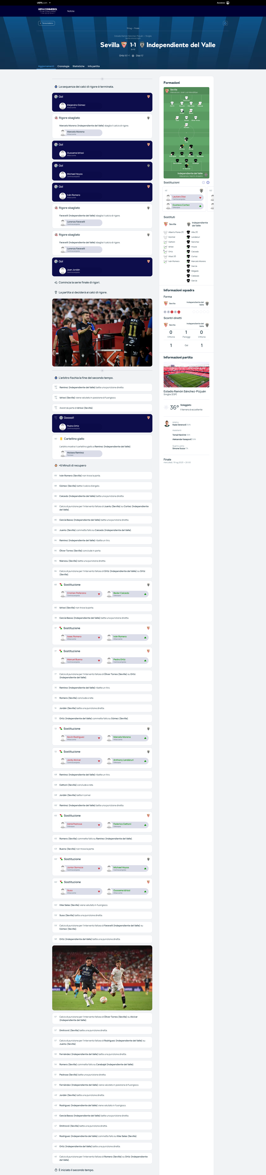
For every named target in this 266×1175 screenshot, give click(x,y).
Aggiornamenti (46, 66)
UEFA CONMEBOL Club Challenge (48, 11)
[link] (71, 11)
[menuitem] (147, 11)
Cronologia (63, 66)
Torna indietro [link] (47, 23)
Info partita (94, 66)
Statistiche (79, 66)
